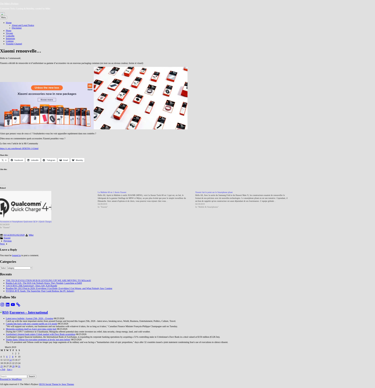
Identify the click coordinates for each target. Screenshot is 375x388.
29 (13, 366)
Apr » (9, 369)
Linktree (10, 41)
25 (1, 366)
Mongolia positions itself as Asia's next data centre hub (31, 329)
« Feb (2, 369)
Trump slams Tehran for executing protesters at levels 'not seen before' (38, 339)
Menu (3, 17)
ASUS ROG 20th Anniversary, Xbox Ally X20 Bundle (31, 285)
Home (9, 22)
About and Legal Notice (23, 25)
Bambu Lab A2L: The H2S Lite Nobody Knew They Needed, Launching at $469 (44, 283)
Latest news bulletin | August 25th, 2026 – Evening (29, 318)
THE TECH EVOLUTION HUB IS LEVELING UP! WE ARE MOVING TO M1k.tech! (48, 280)
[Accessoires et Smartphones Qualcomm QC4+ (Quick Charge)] (47, 205)
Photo (8, 30)
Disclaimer (17, 28)
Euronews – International (29, 312)
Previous (8, 241)
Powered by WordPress (11, 379)
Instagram (10, 38)
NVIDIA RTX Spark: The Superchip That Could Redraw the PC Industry (40, 291)
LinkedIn (10, 36)
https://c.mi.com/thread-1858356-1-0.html (19, 148)
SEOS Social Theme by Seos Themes (56, 384)
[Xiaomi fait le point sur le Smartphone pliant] (244, 200)
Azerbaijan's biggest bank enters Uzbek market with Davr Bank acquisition (40, 334)
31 (19, 366)
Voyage (9, 33)
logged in (16, 255)
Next (2, 244)
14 (10, 360)
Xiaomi (7, 238)
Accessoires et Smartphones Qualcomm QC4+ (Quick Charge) (26, 222)
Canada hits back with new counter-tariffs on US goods (31, 323)
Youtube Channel (14, 44)
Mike (31, 235)
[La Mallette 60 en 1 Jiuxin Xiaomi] (146, 200)
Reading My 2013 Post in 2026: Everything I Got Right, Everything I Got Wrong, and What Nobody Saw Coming (59, 288)
